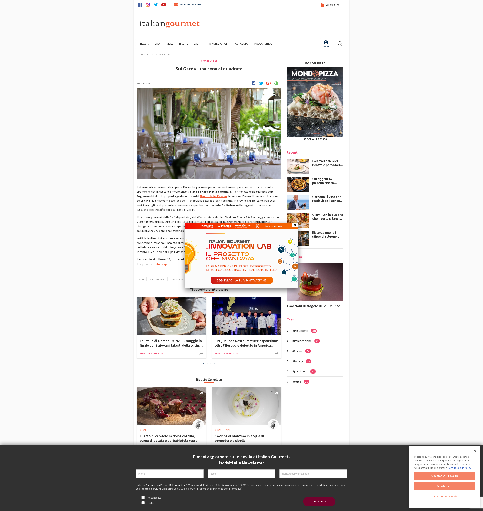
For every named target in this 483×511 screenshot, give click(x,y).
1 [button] (203, 364)
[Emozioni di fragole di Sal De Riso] (315, 282)
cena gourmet (157, 279)
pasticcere (304, 371)
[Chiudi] (475, 451)
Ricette (143, 429)
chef (142, 279)
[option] (171, 327)
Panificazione (306, 341)
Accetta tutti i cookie (444, 475)
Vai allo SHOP (333, 4)
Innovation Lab (263, 43)
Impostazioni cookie (444, 496)
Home (142, 54)
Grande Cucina (165, 54)
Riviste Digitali (218, 43)
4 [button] (215, 364)
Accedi (326, 46)
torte (301, 381)
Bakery (302, 361)
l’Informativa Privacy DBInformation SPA (168, 485)
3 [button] (211, 364)
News (143, 43)
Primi (227, 429)
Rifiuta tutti (445, 486)
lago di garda (177, 279)
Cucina (301, 351)
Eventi (198, 43)
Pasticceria (305, 330)
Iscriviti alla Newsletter (190, 4)
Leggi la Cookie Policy (459, 468)
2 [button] (207, 364)
